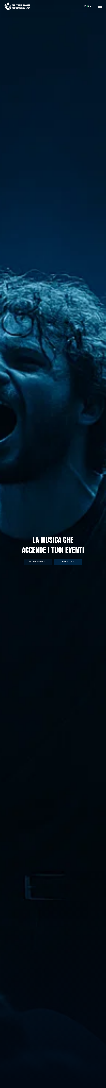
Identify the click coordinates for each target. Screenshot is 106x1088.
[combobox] (87, 6)
